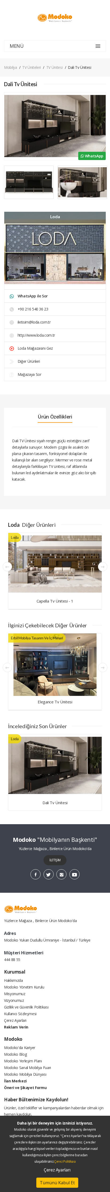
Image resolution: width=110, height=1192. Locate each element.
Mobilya (10, 67)
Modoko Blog (15, 1054)
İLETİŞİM (55, 860)
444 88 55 (12, 959)
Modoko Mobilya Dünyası (25, 1074)
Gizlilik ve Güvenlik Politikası (26, 1007)
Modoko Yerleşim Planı (23, 1060)
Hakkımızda (13, 980)
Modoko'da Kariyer (19, 1047)
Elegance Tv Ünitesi (55, 701)
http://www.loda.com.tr (36, 335)
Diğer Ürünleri (28, 361)
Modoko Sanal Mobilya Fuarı (27, 1067)
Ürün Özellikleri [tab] (55, 416)
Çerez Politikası (65, 1161)
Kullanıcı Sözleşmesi (20, 1013)
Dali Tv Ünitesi (55, 802)
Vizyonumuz (14, 1000)
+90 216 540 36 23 (32, 309)
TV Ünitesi (54, 67)
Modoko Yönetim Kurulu (24, 987)
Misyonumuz (14, 993)
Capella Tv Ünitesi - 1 (55, 601)
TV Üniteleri (31, 67)
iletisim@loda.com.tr (34, 322)
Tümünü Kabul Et (57, 1183)
